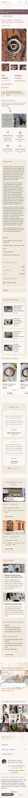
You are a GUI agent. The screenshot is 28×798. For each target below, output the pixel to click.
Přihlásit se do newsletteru (24, 684)
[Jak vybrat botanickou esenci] (14, 597)
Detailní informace (6, 84)
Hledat (24, 7)
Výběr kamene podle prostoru (13, 629)
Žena (21, 273)
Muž (24, 273)
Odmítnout (20, 794)
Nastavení (14, 791)
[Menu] (26, 2)
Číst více (14, 429)
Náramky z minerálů (11, 282)
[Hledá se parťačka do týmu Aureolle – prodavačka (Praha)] (14, 568)
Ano (24, 270)
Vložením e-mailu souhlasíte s (12, 689)
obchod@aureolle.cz (18, 770)
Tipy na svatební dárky (11, 649)
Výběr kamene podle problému (13, 631)
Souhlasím (7, 794)
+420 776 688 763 (18, 766)
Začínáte (7, 625)
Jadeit (23, 266)
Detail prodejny (9, 516)
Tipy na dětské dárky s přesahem (14, 643)
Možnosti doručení (20, 80)
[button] (8, 468)
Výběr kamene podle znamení (13, 627)
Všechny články (9, 654)
